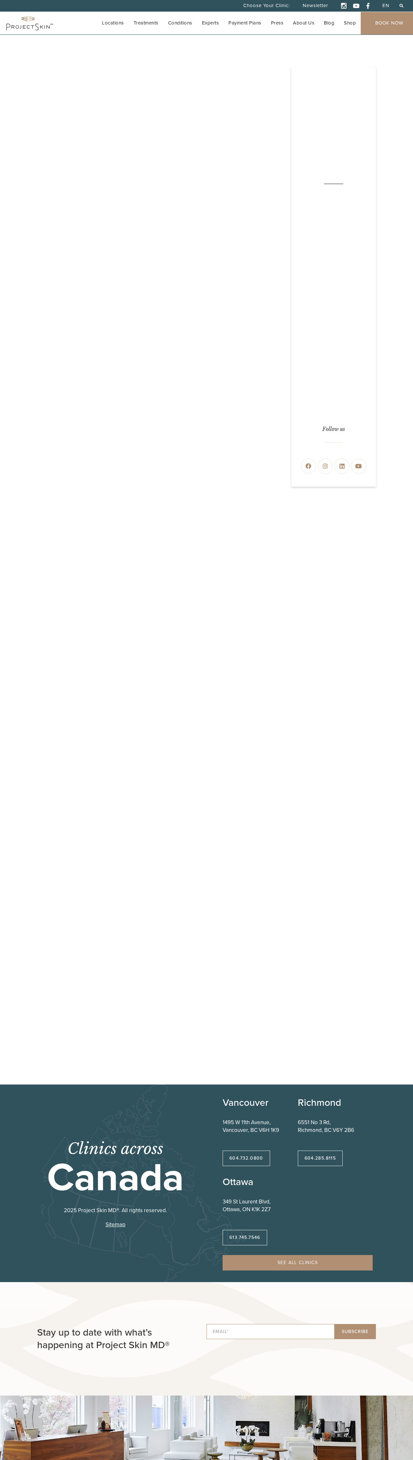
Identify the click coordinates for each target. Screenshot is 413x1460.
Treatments (146, 22)
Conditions (180, 22)
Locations (113, 22)
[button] (401, 5)
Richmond (319, 1102)
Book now (389, 22)
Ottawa (238, 1182)
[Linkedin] (341, 466)
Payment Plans (244, 22)
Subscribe (355, 1331)
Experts (210, 22)
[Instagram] (325, 466)
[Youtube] (358, 466)
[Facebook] (308, 466)
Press (277, 22)
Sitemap (116, 1225)
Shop (350, 22)
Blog (329, 22)
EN (385, 5)
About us (303, 22)
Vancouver (245, 1102)
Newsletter (315, 5)
